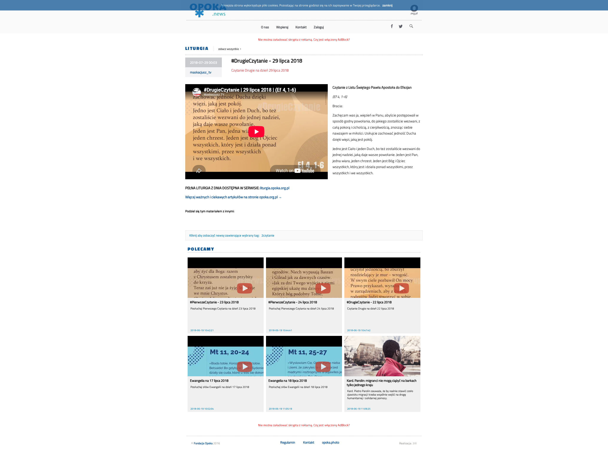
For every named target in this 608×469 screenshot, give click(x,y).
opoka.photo (330, 442)
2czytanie (267, 235)
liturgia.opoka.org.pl (274, 188)
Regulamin (287, 442)
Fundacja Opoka (203, 443)
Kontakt (308, 442)
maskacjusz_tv (200, 72)
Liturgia (197, 48)
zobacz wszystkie (229, 49)
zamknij (387, 5)
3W (415, 443)
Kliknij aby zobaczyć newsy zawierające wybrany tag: (224, 235)
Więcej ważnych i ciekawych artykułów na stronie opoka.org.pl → (233, 197)
